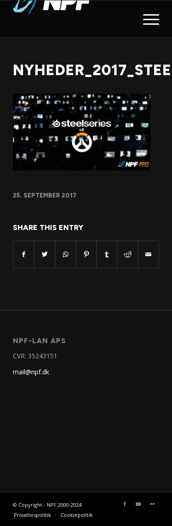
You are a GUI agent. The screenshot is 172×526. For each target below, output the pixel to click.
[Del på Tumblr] (107, 254)
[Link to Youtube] (138, 504)
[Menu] (146, 18)
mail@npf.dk (31, 371)
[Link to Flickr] (152, 504)
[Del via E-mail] (149, 254)
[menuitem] (32, 515)
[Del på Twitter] (44, 254)
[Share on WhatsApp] (65, 254)
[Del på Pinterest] (86, 254)
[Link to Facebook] (125, 504)
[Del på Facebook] (23, 254)
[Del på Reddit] (127, 254)
